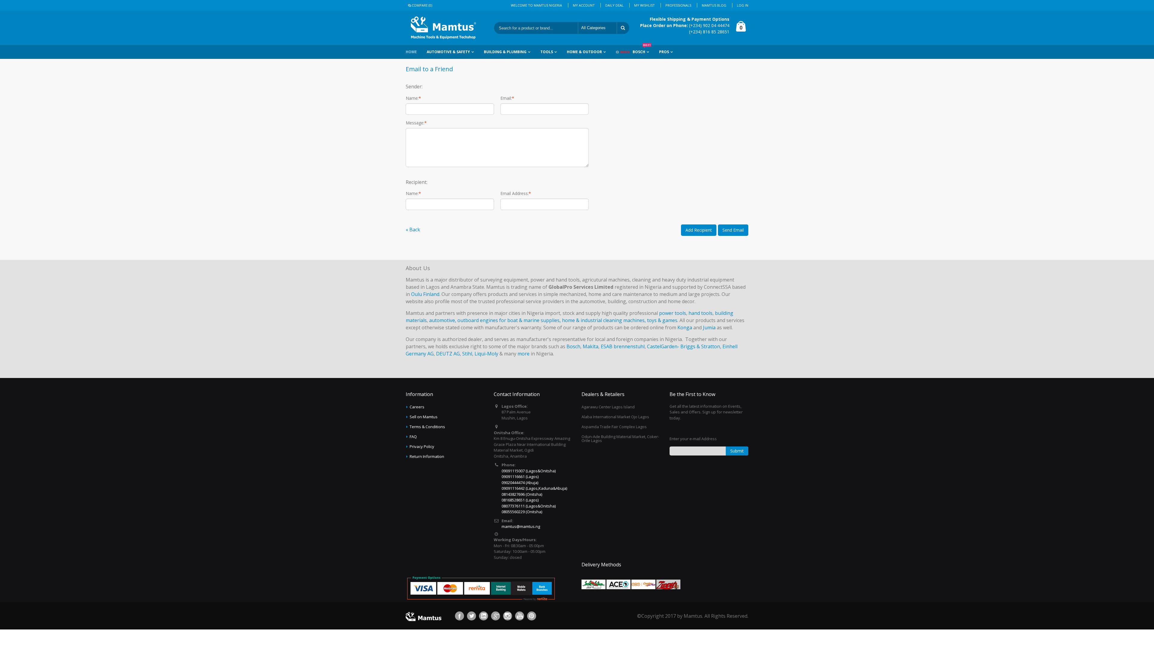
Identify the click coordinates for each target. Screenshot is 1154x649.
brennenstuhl (629, 346)
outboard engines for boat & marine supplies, (509, 320)
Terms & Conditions (427, 426)
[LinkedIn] (483, 615)
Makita (590, 346)
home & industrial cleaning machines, (604, 320)
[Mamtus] (443, 28)
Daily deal (614, 5)
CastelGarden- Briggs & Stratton (683, 346)
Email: (506, 98)
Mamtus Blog (714, 5)
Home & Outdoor (584, 51)
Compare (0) (422, 5)
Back (413, 229)
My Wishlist (644, 5)
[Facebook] (459, 615)
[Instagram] (507, 615)
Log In (742, 5)
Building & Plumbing (505, 51)
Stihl (467, 353)
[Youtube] (519, 615)
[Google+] (495, 615)
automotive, (442, 320)
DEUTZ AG (448, 353)
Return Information (427, 456)
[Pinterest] (531, 615)
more (523, 353)
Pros (664, 51)
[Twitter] (471, 615)
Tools (546, 51)
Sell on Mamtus (424, 416)
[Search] (623, 28)
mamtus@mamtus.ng (521, 526)
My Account (584, 5)
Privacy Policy (422, 446)
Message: (415, 123)
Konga (684, 327)
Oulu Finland (425, 294)
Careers (417, 407)
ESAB (606, 346)
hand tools (700, 313)
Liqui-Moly (486, 353)
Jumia (709, 327)
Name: (412, 98)
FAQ (413, 436)
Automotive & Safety (448, 51)
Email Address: (514, 193)
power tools (672, 313)
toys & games (662, 320)
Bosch (642, 49)
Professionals (678, 5)
